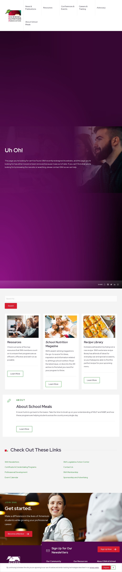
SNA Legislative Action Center (76, 462)
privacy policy (94, 568)
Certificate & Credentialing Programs (20, 467)
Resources (47, 7)
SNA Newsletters (12, 462)
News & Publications (30, 7)
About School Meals (31, 23)
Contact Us (68, 467)
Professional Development (16, 472)
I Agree (106, 567)
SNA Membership (70, 472)
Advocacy (101, 7)
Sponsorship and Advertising (75, 477)
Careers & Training (83, 7)
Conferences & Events (67, 7)
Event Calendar (11, 477)
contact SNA (58, 167)
